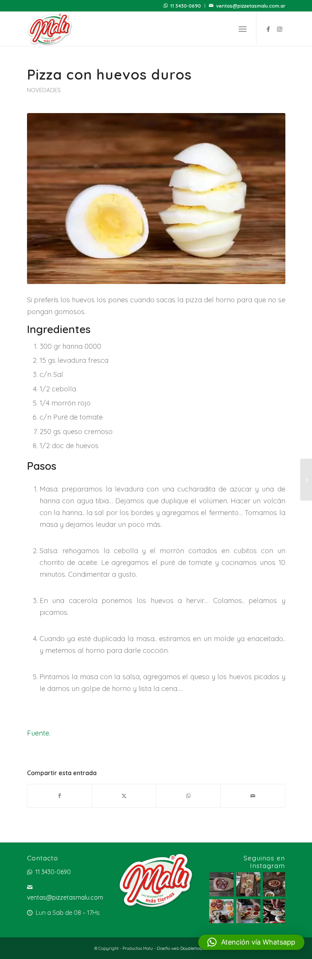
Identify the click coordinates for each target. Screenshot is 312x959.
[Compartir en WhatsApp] (188, 795)
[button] (251, 942)
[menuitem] (182, 6)
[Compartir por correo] (253, 795)
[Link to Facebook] (268, 29)
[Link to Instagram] (279, 29)
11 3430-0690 (185, 6)
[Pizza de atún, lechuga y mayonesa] (306, 480)
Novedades (44, 90)
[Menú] (243, 29)
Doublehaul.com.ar (199, 948)
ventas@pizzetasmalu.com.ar (250, 6)
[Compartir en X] (124, 795)
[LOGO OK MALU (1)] (50, 29)
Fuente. (38, 733)
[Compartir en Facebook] (59, 795)
